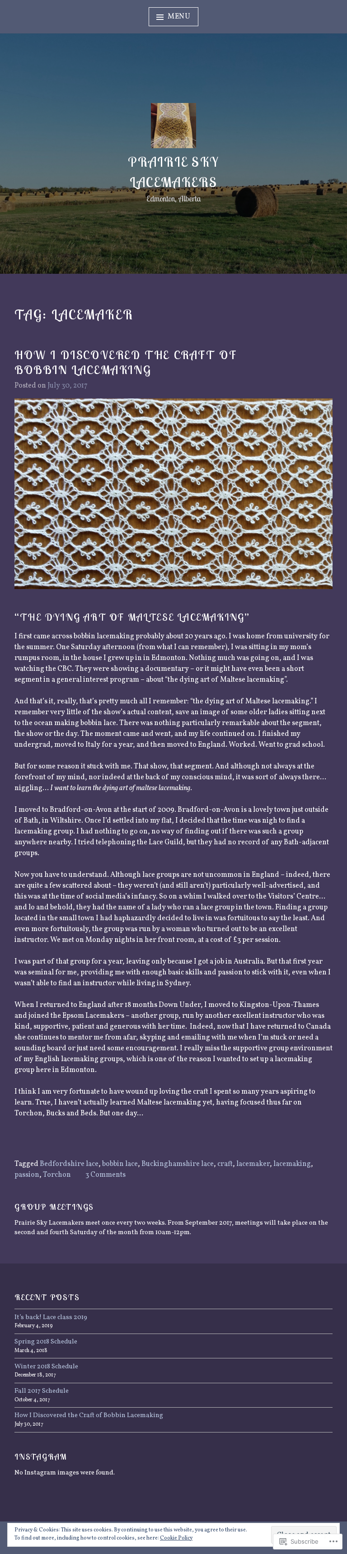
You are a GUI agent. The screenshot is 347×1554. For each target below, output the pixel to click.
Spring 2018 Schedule (45, 1341)
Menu (179, 17)
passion (26, 1175)
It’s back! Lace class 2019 (50, 1317)
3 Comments (105, 1175)
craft (225, 1164)
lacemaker (253, 1164)
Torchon (57, 1175)
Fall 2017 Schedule (41, 1390)
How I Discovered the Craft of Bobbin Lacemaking (125, 362)
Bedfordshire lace (69, 1164)
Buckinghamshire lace (177, 1164)
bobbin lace (120, 1164)
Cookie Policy (176, 1538)
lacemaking (292, 1164)
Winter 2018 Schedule (46, 1366)
